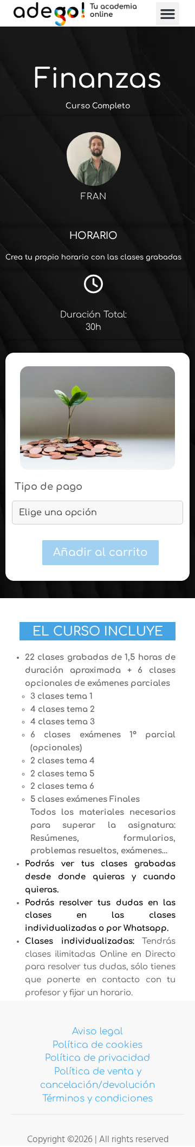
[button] (168, 14)
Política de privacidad (97, 1058)
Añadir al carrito (100, 552)
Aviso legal (97, 1031)
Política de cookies (97, 1045)
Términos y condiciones (97, 1098)
